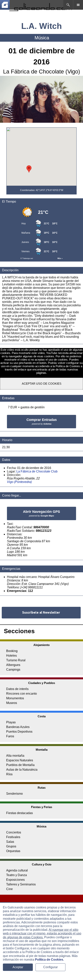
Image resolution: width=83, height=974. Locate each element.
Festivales (13, 837)
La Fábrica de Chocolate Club (37, 471)
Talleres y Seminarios (21, 884)
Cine (9, 889)
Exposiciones (15, 879)
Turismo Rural (15, 660)
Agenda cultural (17, 870)
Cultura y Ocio (41, 864)
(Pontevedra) (23, 482)
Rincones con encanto (21, 693)
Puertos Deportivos (19, 731)
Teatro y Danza (16, 875)
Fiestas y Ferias (41, 807)
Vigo (10, 482)
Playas (11, 722)
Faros (10, 736)
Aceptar (18, 967)
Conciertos (13, 832)
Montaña (41, 749)
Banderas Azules (18, 727)
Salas (10, 841)
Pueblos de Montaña (20, 765)
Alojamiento (41, 645)
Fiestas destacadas (19, 813)
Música (41, 826)
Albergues (13, 665)
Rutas (42, 787)
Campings (13, 669)
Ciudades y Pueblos (41, 683)
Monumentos (15, 698)
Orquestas (13, 851)
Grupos (11, 846)
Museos (11, 703)
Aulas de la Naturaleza (21, 769)
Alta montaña (15, 755)
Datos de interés (17, 689)
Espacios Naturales (19, 760)
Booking (12, 651)
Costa (42, 716)
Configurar (50, 967)
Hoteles (11, 655)
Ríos (9, 774)
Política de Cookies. (49, 959)
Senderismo (14, 793)
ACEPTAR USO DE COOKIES (41, 383)
